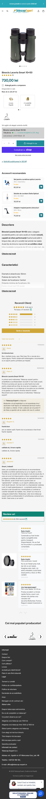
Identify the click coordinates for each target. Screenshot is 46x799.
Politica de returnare (9, 689)
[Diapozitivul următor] (43, 3)
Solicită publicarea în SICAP (14, 161)
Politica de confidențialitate (11, 685)
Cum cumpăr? (7, 660)
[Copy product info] (24, 136)
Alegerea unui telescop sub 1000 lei (15, 721)
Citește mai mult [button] (9, 254)
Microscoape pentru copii (11, 740)
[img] (6, 345)
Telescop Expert (19, 771)
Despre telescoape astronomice (13, 709)
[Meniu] (2, 11)
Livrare (4, 667)
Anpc (4, 697)
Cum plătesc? (7, 664)
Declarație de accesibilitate (11, 693)
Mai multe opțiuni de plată (23, 155)
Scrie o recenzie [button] (23, 331)
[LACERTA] (7, 117)
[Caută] (7, 11)
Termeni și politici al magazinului (23, 776)
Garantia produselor (9, 744)
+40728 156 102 (14, 760)
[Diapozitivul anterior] (2, 3)
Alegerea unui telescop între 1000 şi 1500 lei (18, 725)
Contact (5, 654)
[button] (7, 75)
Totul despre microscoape (11, 736)
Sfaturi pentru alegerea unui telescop (15, 728)
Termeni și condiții (8, 681)
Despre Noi (6, 657)
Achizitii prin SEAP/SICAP (11, 670)
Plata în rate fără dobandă (11, 673)
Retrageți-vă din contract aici (12, 701)
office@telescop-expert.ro (17, 764)
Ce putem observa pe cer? (11, 717)
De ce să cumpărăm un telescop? (14, 713)
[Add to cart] (41, 187)
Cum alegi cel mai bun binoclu (13, 732)
